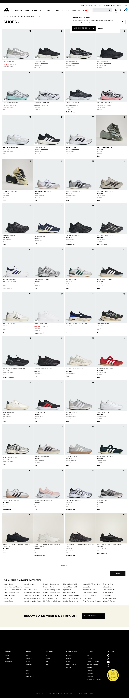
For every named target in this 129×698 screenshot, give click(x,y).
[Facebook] (108, 655)
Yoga (26, 667)
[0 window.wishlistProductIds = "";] (120, 10)
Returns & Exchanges (93, 661)
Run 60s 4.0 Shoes (39, 236)
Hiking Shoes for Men (70, 584)
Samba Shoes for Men (11, 593)
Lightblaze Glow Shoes (10, 103)
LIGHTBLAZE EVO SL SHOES (104, 191)
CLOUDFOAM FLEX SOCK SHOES (43, 369)
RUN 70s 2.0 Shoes (71, 412)
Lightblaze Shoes (8, 62)
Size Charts (90, 670)
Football (27, 655)
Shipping (89, 658)
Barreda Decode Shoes (104, 279)
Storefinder (90, 676)
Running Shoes (48, 587)
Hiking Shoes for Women (72, 598)
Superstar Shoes (9, 595)
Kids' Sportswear (69, 593)
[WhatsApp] (108, 665)
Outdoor (27, 670)
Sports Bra (67, 590)
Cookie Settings (57, 693)
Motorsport (28, 658)
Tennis (27, 673)
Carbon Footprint (71, 664)
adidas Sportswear (27, 16)
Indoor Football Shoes (31, 595)
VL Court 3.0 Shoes (71, 456)
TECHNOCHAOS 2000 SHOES (10, 457)
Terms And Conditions (80, 693)
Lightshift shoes (102, 61)
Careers (68, 658)
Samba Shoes (8, 584)
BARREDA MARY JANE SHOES (42, 191)
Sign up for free (91, 616)
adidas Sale (87, 587)
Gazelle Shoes (8, 598)
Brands (16, 16)
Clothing (7, 658)
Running (27, 661)
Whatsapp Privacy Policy (93, 679)
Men (47, 655)
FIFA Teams (87, 598)
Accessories (8, 661)
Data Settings (40, 693)
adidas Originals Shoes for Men (13, 587)
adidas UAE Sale (89, 590)
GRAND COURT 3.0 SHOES (104, 412)
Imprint (91, 693)
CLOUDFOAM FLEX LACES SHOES (75, 369)
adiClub (68, 667)
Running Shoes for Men (51, 584)
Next (118, 573)
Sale (47, 664)
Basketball (28, 664)
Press (68, 661)
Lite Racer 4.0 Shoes (40, 412)
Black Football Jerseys (71, 595)
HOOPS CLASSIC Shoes (9, 279)
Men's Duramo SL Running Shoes (52, 601)
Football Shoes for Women (32, 601)
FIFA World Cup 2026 (90, 595)
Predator (26, 587)
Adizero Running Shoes (51, 590)
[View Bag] (125, 10)
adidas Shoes (107, 587)
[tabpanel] (64, 304)
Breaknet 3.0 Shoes (9, 324)
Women (48, 658)
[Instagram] (108, 658)
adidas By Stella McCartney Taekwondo (109, 544)
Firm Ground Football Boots (32, 593)
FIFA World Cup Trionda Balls (92, 601)
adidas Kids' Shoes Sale (91, 584)
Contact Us (90, 673)
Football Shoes (28, 584)
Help (88, 655)
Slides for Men (108, 593)
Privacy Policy (68, 693)
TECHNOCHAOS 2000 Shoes (73, 235)
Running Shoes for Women (52, 593)
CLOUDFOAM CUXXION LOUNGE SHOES (76, 324)
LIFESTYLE (7, 16)
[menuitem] (22, 10)
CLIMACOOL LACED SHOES (104, 147)
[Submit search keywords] (109, 10)
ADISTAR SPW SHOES (9, 235)
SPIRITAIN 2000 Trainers (41, 279)
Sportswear (107, 595)
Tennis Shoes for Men (70, 587)
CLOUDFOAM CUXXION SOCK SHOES (44, 500)
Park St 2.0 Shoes (8, 412)
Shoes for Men (108, 584)
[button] (22, 10)
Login (125, 5)
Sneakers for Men (109, 590)
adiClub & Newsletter (93, 664)
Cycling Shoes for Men (71, 601)
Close (100, 28)
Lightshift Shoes (39, 147)
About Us (68, 655)
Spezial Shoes (8, 601)
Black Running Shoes (51, 595)
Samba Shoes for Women (12, 590)
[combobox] (102, 10)
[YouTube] (108, 662)
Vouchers (89, 667)
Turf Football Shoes (30, 590)
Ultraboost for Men (50, 598)
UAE (50, 693)
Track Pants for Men (110, 598)
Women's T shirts (109, 601)
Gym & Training (29, 676)
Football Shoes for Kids (31, 598)
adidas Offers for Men (90, 593)
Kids (47, 661)
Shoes (38, 16)
